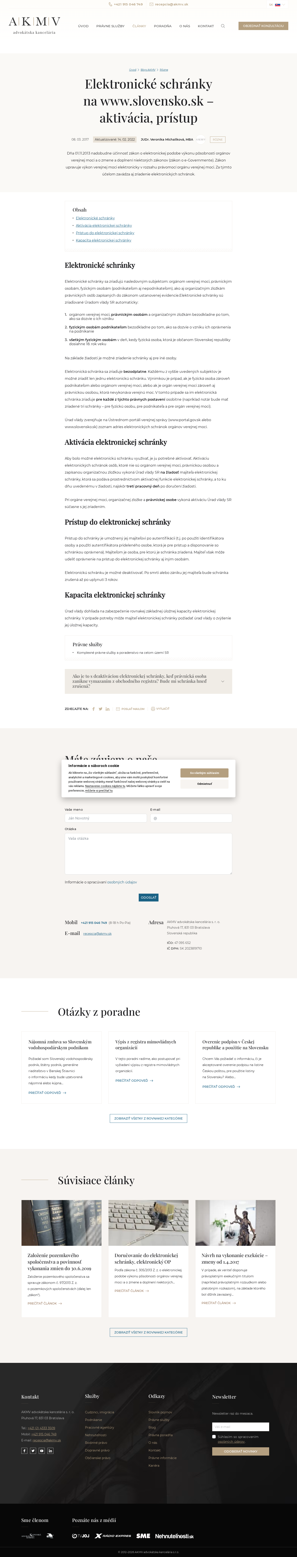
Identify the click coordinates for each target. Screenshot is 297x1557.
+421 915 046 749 (128, 4)
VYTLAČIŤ (162, 708)
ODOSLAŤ (148, 898)
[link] (223, 26)
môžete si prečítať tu (99, 790)
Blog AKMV (148, 69)
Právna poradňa (160, 1435)
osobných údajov (122, 882)
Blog (152, 1427)
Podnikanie (93, 1420)
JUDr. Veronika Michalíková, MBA (167, 139)
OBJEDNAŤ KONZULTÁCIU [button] (263, 26)
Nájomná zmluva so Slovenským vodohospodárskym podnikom (60, 1044)
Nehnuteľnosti (96, 1435)
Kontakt (206, 26)
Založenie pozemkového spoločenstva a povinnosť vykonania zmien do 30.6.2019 (59, 1261)
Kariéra (153, 1466)
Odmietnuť (204, 783)
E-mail (155, 810)
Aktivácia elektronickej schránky (104, 226)
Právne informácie (162, 1458)
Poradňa (163, 26)
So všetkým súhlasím (204, 773)
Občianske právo (97, 1458)
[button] (277, 4)
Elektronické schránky (95, 218)
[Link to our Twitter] (33, 1451)
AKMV (34, 26)
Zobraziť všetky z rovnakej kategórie (148, 1118)
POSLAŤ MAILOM (133, 709)
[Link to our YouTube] (42, 1451)
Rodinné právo (96, 1443)
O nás (184, 26)
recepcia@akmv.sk (171, 4)
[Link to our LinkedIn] (50, 1451)
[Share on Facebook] (93, 709)
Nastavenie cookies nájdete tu (105, 786)
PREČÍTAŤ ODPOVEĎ (44, 1093)
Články (139, 26)
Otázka (70, 829)
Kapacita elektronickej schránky (103, 240)
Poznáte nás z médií (94, 1520)
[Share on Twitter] (100, 709)
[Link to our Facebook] (24, 1451)
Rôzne (164, 69)
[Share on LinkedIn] (107, 709)
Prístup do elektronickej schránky (105, 233)
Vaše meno (74, 810)
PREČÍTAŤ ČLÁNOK (42, 1303)
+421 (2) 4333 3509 (41, 1428)
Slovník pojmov (160, 1412)
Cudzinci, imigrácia (99, 1412)
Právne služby (110, 26)
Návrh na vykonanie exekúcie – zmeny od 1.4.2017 (235, 1258)
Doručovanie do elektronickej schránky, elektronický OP (146, 1258)
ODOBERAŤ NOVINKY (240, 1451)
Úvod (83, 26)
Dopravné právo (97, 1450)
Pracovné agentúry (99, 1427)
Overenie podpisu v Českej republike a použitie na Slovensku (235, 1044)
